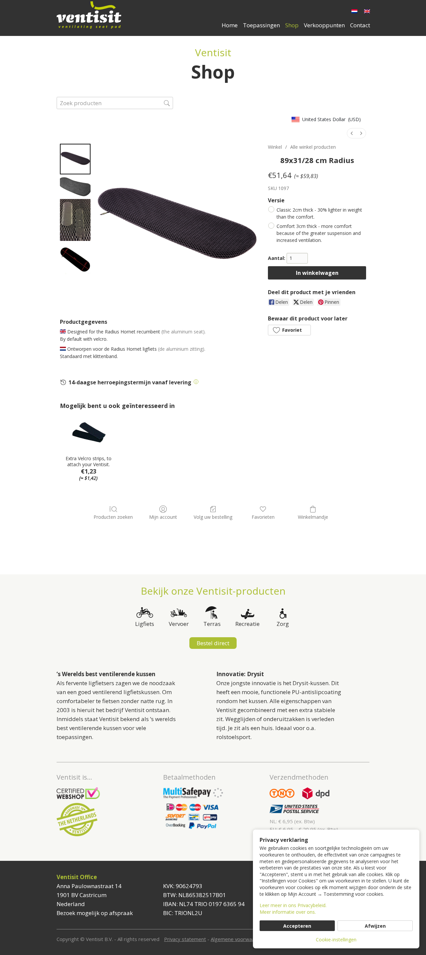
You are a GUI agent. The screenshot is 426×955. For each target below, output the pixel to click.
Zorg (283, 624)
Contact (360, 25)
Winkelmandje (313, 517)
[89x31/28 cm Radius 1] (75, 187)
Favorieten (263, 517)
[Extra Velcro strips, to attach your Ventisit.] (88, 433)
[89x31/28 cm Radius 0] (75, 159)
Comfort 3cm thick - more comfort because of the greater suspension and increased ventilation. (319, 233)
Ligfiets (144, 624)
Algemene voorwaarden (238, 939)
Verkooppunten (324, 25)
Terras (212, 624)
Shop (292, 25)
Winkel (275, 147)
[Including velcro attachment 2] (75, 220)
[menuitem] (351, 133)
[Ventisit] (93, 15)
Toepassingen (261, 25)
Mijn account (163, 517)
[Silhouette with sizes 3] (75, 259)
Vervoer (179, 624)
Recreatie (247, 624)
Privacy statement (185, 939)
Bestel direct (213, 643)
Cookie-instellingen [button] (336, 939)
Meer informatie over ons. (288, 912)
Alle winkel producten (313, 147)
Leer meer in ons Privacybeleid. (293, 905)
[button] (289, 330)
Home (230, 25)
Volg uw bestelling (213, 517)
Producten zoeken (113, 517)
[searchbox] (115, 103)
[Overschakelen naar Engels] (367, 11)
